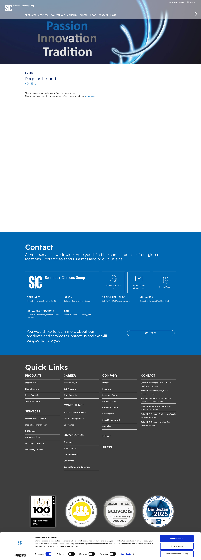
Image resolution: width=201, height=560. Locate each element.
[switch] (71, 554)
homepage (90, 96)
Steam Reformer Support (36, 425)
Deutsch (193, 2)
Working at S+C (70, 383)
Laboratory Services (34, 449)
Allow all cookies (177, 538)
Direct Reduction (32, 395)
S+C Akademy (70, 389)
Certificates (69, 425)
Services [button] (43, 15)
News (93, 15)
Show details (126, 554)
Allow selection (177, 546)
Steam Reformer (32, 389)
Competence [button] (58, 15)
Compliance (107, 426)
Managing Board (109, 401)
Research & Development (75, 412)
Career (70, 375)
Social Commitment (111, 420)
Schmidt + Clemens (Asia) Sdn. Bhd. (157, 406)
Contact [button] (103, 15)
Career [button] (84, 15)
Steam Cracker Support (35, 418)
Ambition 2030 (70, 395)
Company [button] (72, 15)
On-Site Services (32, 437)
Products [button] (30, 15)
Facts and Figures (110, 395)
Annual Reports (70, 448)
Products (33, 375)
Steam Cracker (31, 383)
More (113, 15)
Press (181, 2)
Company (109, 375)
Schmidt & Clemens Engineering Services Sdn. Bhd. (164, 414)
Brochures (68, 442)
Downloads (173, 2)
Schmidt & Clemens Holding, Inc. (155, 422)
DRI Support (30, 431)
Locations (106, 389)
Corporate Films (71, 454)
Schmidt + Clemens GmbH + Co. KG (156, 383)
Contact (150, 333)
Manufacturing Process (74, 418)
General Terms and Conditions (77, 467)
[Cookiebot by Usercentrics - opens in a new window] (20, 555)
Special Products (32, 401)
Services (32, 411)
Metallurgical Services (35, 443)
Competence (74, 405)
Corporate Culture (110, 407)
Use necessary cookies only (177, 554)
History (105, 383)
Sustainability (108, 414)
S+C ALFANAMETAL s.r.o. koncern (156, 398)
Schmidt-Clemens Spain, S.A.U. (154, 390)
